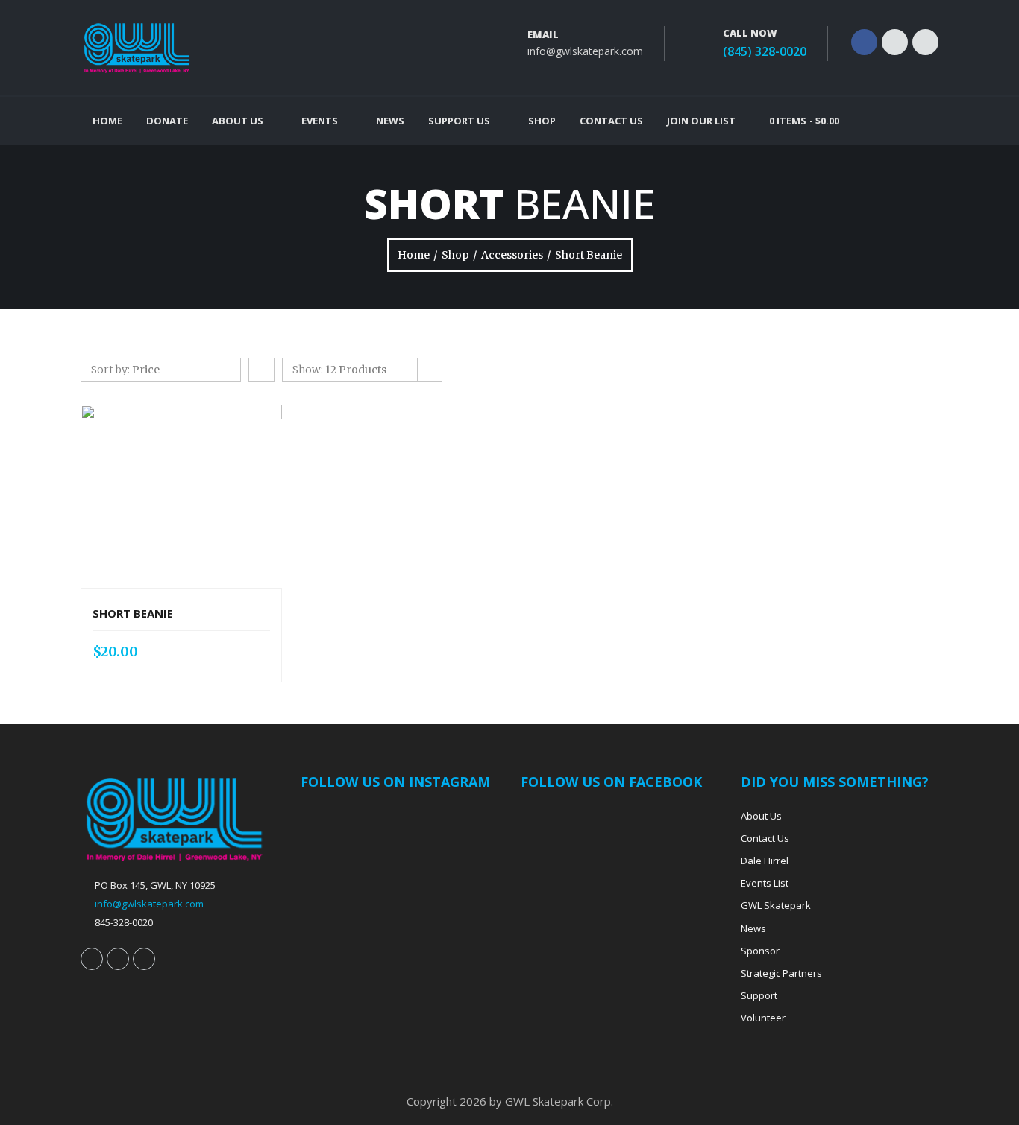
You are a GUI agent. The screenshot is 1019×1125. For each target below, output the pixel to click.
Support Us (459, 120)
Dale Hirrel (764, 860)
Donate (167, 120)
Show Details (200, 496)
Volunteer (763, 1017)
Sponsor (760, 950)
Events (319, 120)
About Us (237, 120)
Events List (764, 883)
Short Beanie (133, 613)
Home (107, 120)
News (390, 120)
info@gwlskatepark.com (585, 51)
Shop (542, 120)
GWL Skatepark (776, 905)
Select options (163, 496)
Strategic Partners (781, 973)
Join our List (701, 120)
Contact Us (611, 120)
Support (759, 995)
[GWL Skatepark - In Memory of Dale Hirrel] (136, 47)
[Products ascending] (261, 370)
